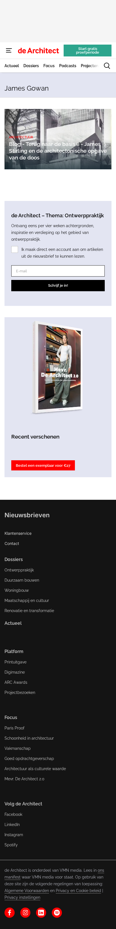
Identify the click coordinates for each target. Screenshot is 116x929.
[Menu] (9, 50)
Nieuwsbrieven (27, 515)
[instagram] (25, 913)
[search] (106, 65)
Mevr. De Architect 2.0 (24, 779)
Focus (11, 717)
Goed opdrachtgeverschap (29, 758)
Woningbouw (17, 590)
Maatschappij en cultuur (27, 600)
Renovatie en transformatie (29, 610)
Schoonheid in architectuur (29, 738)
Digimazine (15, 672)
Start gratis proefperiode (87, 50)
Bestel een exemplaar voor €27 (43, 465)
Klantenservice (18, 533)
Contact (12, 543)
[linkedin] (41, 913)
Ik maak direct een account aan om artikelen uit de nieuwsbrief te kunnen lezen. (62, 252)
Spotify (11, 845)
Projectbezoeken (20, 692)
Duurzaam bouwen (22, 580)
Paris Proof (14, 728)
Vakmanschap (18, 748)
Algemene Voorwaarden (27, 890)
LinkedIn (12, 824)
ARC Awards (16, 682)
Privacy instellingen (22, 897)
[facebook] (10, 913)
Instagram (14, 834)
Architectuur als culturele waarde (35, 768)
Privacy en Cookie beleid (78, 890)
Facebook (13, 814)
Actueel (13, 623)
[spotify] (57, 913)
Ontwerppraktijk (19, 570)
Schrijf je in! (58, 285)
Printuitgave (15, 662)
